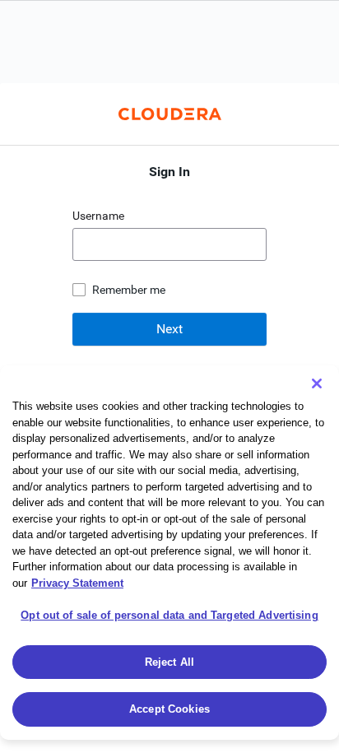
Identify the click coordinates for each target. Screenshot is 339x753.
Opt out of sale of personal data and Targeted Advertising (169, 615)
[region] (169, 552)
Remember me (128, 289)
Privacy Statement (77, 583)
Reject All (169, 662)
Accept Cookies (169, 709)
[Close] (317, 383)
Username (99, 215)
